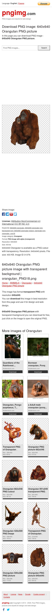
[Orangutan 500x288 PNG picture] (13, 557)
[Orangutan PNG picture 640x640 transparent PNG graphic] (38, 557)
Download (12, 372)
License (13, 594)
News (20, 594)
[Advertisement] (26, 78)
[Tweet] (15, 214)
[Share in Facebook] (3, 214)
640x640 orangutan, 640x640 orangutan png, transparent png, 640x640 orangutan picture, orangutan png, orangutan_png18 (24, 231)
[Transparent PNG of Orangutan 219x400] (38, 515)
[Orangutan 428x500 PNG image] (13, 515)
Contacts (6, 597)
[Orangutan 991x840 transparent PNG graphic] (38, 473)
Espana (21, 3)
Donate (28, 594)
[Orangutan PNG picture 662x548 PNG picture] (38, 431)
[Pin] (11, 214)
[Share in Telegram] (7, 214)
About (5, 594)
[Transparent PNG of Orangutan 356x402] (13, 431)
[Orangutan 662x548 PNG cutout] (13, 473)
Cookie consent (39, 594)
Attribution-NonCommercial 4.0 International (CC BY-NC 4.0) (21, 222)
